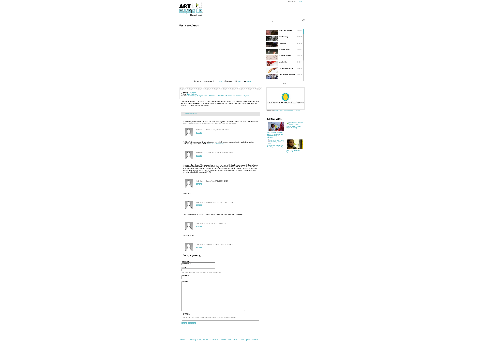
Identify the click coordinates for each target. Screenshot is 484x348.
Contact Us (214, 340)
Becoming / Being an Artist (197, 96)
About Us (183, 340)
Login (300, 2)
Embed (249, 81)
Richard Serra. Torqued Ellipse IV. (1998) (293, 127)
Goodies (255, 340)
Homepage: (186, 275)
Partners (231, 20)
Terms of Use (232, 340)
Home (184, 20)
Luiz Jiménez (192, 94)
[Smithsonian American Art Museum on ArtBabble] (285, 109)
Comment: (186, 281)
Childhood (212, 96)
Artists (219, 20)
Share (239, 81)
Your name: (186, 261)
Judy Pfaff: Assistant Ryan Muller (293, 151)
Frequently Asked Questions (198, 340)
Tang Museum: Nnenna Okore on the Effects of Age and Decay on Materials (275, 135)
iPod (220, 81)
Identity (221, 96)
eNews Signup (245, 340)
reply (199, 133)
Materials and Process (233, 96)
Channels (206, 20)
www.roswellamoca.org (216, 144)
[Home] (195, 17)
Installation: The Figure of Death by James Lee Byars (276, 146)
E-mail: (185, 267)
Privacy (223, 340)
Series (194, 20)
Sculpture (192, 92)
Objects (246, 96)
